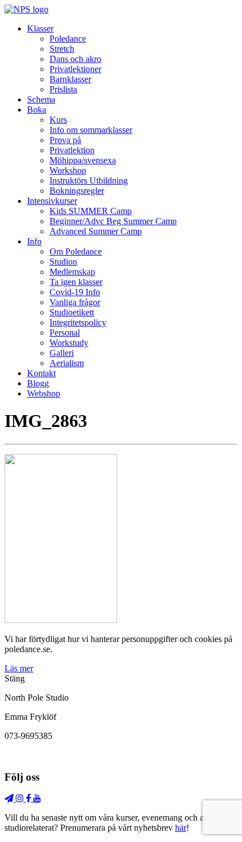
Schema (41, 99)
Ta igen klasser (76, 282)
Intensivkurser (52, 201)
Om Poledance (76, 251)
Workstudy (69, 343)
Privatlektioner (75, 69)
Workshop (68, 170)
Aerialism (67, 363)
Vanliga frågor (75, 302)
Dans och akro (75, 59)
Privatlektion (72, 150)
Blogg (38, 383)
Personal (65, 332)
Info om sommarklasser (91, 130)
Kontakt (41, 373)
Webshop (43, 393)
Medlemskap (72, 272)
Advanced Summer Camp (96, 231)
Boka (36, 109)
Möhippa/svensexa (83, 160)
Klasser (40, 28)
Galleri (62, 353)
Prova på (65, 140)
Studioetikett (72, 312)
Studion (63, 261)
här (180, 827)
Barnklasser (70, 79)
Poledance (68, 38)
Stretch (62, 49)
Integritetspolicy (78, 322)
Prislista (63, 89)
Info (34, 241)
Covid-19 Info (75, 292)
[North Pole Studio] (26, 9)
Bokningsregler (77, 190)
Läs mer (19, 668)
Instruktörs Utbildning (89, 180)
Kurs (58, 119)
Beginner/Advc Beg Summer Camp (113, 221)
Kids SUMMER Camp (91, 211)
